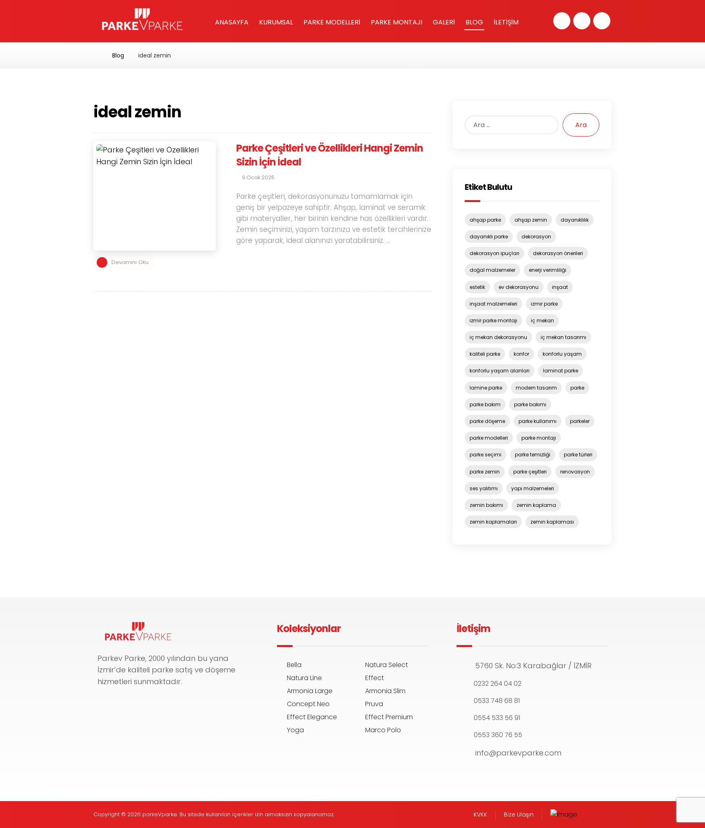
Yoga (295, 730)
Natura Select (386, 664)
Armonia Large (310, 691)
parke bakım (485, 404)
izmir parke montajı (493, 320)
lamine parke (486, 387)
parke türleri (578, 454)
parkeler (580, 421)
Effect (374, 678)
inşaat (560, 287)
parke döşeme (487, 421)
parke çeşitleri (530, 471)
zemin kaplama (536, 505)
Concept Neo (308, 704)
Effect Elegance (312, 717)
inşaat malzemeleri (493, 303)
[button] (561, 20)
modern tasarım (536, 387)
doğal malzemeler (492, 269)
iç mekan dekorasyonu (498, 337)
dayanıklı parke (489, 236)
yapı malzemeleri (532, 488)
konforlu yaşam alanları (500, 370)
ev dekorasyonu (519, 287)
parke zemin (485, 471)
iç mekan (542, 320)
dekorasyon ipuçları (494, 253)
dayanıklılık (575, 219)
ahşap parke (485, 219)
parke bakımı (530, 404)
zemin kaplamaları (493, 521)
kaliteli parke (485, 353)
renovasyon (575, 471)
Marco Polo (383, 730)
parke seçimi (485, 454)
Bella (294, 664)
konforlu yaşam (562, 353)
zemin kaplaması (552, 521)
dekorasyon (536, 236)
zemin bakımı (486, 505)
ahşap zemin (530, 219)
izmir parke (544, 303)
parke (577, 387)
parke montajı (538, 437)
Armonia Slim (385, 691)
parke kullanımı (537, 421)
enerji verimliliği (547, 269)
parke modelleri (489, 437)
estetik (477, 287)
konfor (521, 353)
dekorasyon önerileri (558, 253)
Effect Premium (389, 717)
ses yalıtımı (484, 488)
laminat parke (560, 370)
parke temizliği (532, 454)
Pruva (374, 704)
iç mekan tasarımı (563, 337)
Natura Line (304, 678)
